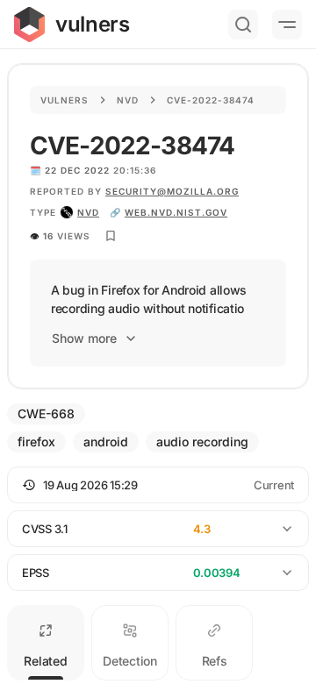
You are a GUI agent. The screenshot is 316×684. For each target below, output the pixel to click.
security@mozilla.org (172, 191)
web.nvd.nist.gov (176, 212)
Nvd (128, 100)
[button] (158, 485)
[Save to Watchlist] (110, 236)
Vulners (64, 100)
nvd (88, 212)
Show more (84, 338)
